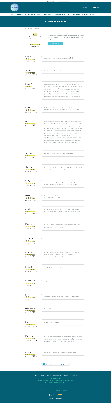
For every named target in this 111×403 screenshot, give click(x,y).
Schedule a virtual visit (64, 1)
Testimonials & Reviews (38, 28)
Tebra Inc (42, 375)
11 (66, 364)
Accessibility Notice (67, 375)
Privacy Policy (48, 375)
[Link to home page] (12, 7)
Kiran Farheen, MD (28, 28)
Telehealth (50, 1)
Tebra (61, 398)
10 (63, 364)
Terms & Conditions (57, 375)
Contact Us (75, 375)
